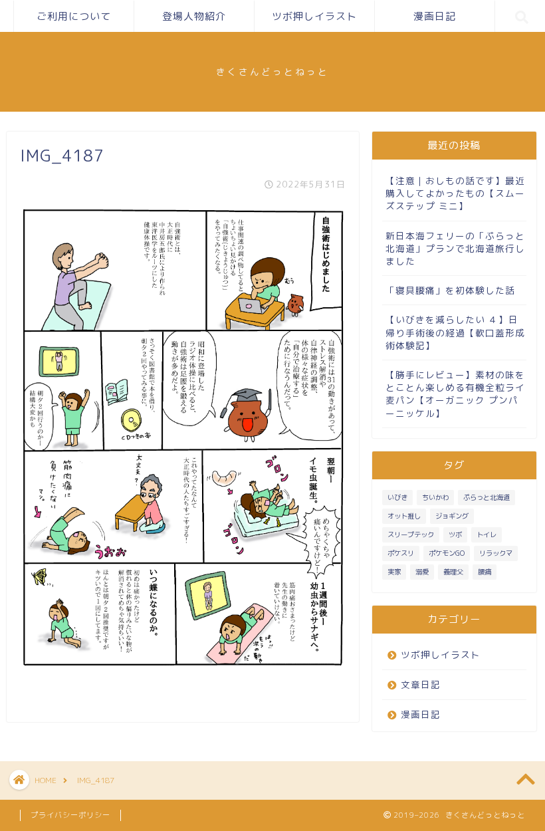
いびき (397, 497)
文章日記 (421, 684)
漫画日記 (434, 16)
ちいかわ (435, 497)
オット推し (404, 516)
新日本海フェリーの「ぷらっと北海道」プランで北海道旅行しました (455, 248)
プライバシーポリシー (70, 815)
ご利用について (74, 16)
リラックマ (495, 553)
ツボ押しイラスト (314, 16)
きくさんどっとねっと (272, 71)
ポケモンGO (447, 553)
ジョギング (452, 516)
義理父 (453, 571)
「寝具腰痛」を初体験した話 (450, 290)
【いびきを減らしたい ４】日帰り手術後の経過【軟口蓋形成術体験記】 (455, 332)
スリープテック (410, 534)
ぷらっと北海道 (486, 497)
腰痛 (484, 571)
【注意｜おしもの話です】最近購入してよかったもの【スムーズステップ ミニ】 (455, 193)
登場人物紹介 (194, 16)
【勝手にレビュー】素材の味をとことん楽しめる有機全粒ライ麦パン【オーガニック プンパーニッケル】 (455, 393)
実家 (394, 571)
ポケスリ (400, 553)
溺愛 (422, 571)
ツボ (455, 534)
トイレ (486, 534)
